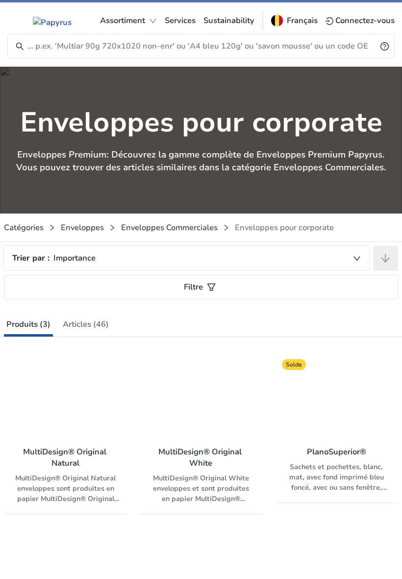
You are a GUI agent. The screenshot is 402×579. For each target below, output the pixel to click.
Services (180, 20)
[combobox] (186, 258)
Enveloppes (82, 227)
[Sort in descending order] (385, 258)
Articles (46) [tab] (86, 324)
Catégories (24, 227)
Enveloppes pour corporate (284, 227)
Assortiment (122, 20)
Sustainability (228, 20)
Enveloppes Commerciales (169, 227)
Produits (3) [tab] (28, 324)
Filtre (193, 287)
